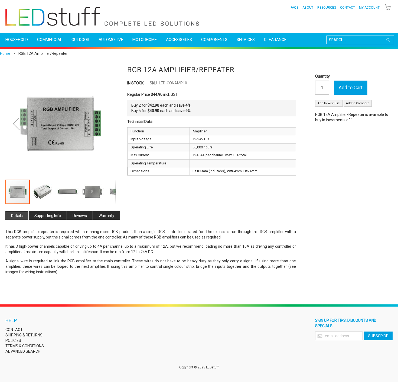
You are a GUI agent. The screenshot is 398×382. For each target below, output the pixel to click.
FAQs (294, 7)
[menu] (199, 40)
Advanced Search (22, 351)
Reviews (80, 216)
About (307, 7)
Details (17, 216)
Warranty (106, 216)
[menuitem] (16, 40)
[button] (16, 123)
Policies (13, 340)
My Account (369, 7)
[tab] (16, 215)
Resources (326, 7)
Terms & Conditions (24, 346)
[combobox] (360, 40)
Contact (347, 7)
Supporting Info (47, 216)
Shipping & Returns (24, 335)
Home (5, 53)
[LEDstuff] (102, 16)
